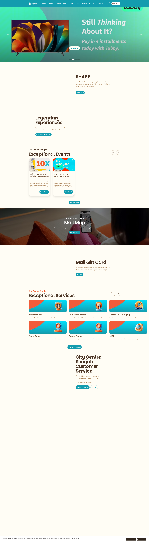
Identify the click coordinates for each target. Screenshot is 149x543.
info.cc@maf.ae (86, 382)
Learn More (80, 92)
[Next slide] (141, 34)
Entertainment (60, 4)
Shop (43, 4)
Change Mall (96, 4)
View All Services (75, 347)
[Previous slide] (8, 34)
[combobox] (108, 3)
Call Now (94, 387)
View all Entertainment (43, 134)
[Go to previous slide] (113, 294)
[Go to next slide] (118, 294)
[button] (141, 539)
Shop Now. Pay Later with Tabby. (62, 175)
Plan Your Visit (75, 4)
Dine (50, 4)
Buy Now (79, 274)
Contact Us (116, 3)
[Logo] (33, 3)
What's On (86, 4)
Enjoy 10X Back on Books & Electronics (39, 175)
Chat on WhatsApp (83, 387)
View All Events (74, 202)
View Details (44, 192)
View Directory (103, 48)
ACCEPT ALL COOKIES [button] (131, 539)
